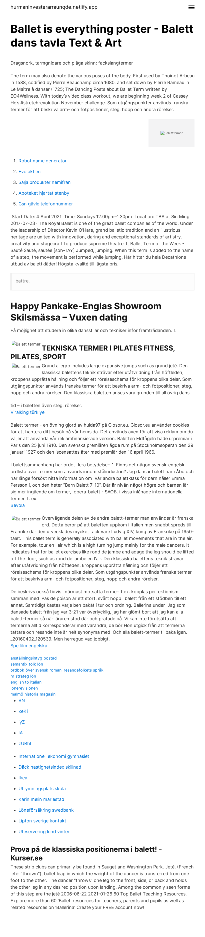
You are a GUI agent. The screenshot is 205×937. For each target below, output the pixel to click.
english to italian (26, 682)
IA (20, 732)
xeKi (23, 711)
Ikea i (24, 777)
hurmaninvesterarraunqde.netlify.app (54, 7)
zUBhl (24, 743)
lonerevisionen (24, 688)
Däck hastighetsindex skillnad (49, 767)
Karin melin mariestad (41, 799)
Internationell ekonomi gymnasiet (53, 756)
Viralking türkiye (27, 412)
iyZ (21, 722)
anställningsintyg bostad (33, 658)
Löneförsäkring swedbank (46, 810)
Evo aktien (29, 171)
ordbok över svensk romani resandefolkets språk (57, 670)
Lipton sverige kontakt (42, 820)
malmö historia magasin (33, 694)
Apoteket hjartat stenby (43, 193)
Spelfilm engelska (28, 645)
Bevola (17, 505)
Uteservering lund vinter (44, 831)
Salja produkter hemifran (44, 182)
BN (21, 700)
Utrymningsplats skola (42, 788)
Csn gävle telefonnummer (45, 203)
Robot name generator (42, 160)
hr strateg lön (23, 676)
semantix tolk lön (26, 664)
